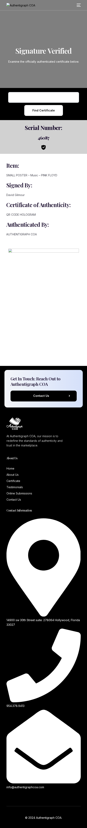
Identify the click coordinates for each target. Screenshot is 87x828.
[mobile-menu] (78, 5)
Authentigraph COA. (49, 817)
